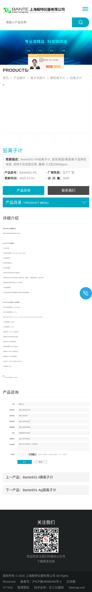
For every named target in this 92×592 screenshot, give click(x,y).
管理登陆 (23, 587)
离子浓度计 (37, 78)
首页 (6, 78)
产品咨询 (23, 190)
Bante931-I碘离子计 (38, 477)
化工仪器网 (56, 587)
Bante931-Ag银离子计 (39, 490)
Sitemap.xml (77, 587)
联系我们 (68, 190)
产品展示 (20, 78)
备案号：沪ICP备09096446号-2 (41, 581)
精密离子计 (57, 78)
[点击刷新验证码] (32, 454)
